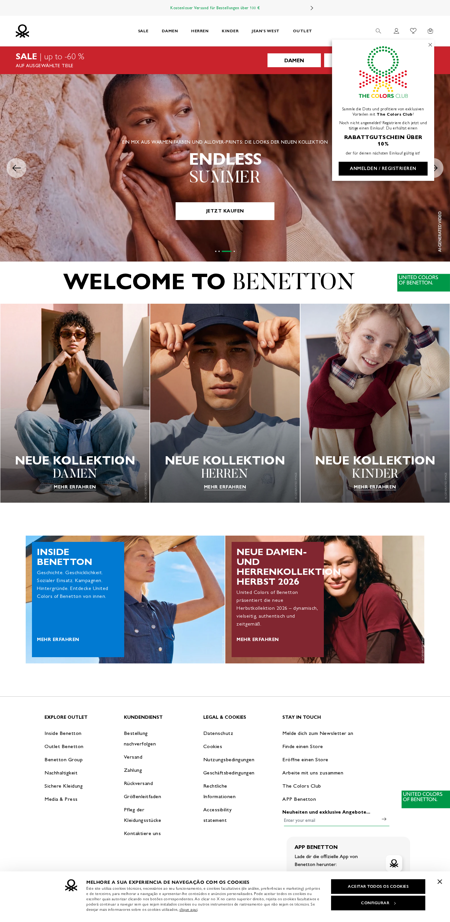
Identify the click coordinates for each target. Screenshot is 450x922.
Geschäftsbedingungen (229, 772)
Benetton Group (63, 759)
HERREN (200, 30)
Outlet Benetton (64, 746)
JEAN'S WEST (266, 30)
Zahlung (133, 770)
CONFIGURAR (375, 903)
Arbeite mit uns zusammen (312, 772)
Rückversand (138, 783)
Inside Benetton (63, 733)
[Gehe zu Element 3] (222, 251)
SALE (143, 30)
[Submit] (384, 819)
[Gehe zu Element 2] (219, 251)
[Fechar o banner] (439, 881)
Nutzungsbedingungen (229, 759)
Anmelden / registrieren (383, 168)
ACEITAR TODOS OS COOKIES (378, 886)
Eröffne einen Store (305, 759)
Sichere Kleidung (63, 786)
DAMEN (170, 30)
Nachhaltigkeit (60, 772)
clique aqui (189, 909)
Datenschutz (218, 733)
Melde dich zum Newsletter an (317, 733)
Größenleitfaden (142, 796)
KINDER (230, 30)
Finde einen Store (302, 746)
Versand (133, 757)
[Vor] (312, 8)
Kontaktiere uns (142, 833)
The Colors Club (301, 786)
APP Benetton (299, 799)
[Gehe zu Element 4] (230, 251)
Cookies (212, 746)
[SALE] (225, 60)
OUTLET (302, 30)
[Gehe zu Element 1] (215, 251)
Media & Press (61, 799)
